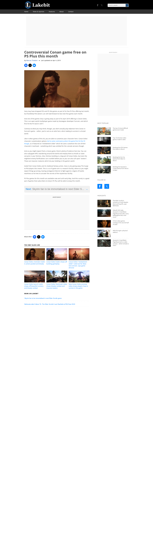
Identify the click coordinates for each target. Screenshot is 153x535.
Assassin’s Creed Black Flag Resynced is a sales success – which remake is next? (121, 242)
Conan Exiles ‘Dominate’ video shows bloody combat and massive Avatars (56, 286)
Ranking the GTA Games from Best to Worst (120, 148)
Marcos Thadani (32, 60)
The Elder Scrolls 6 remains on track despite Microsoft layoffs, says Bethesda (120, 203)
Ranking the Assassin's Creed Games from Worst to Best (120, 168)
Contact (70, 12)
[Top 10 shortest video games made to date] (104, 140)
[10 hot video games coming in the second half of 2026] (104, 224)
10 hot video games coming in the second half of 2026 (121, 222)
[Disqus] (57, 337)
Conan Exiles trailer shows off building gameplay (56, 263)
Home (26, 12)
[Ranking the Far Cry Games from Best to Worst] (104, 160)
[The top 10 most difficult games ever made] (104, 131)
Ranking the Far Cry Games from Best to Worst (119, 158)
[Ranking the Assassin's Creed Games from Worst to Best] (104, 169)
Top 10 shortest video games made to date (119, 139)
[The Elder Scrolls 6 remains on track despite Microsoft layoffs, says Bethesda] (104, 203)
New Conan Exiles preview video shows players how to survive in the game (78, 286)
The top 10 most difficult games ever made (120, 129)
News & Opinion (38, 12)
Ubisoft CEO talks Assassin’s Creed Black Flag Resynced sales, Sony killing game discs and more (121, 213)
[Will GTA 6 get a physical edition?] (104, 233)
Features (52, 12)
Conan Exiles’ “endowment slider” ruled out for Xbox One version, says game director (78, 265)
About (61, 12)
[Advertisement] (76, 30)
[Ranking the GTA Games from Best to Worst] (104, 150)
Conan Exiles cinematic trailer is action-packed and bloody (34, 263)
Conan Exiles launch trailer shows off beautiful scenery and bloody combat (33, 286)
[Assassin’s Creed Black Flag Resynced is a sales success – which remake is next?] (104, 243)
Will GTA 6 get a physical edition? (120, 231)
